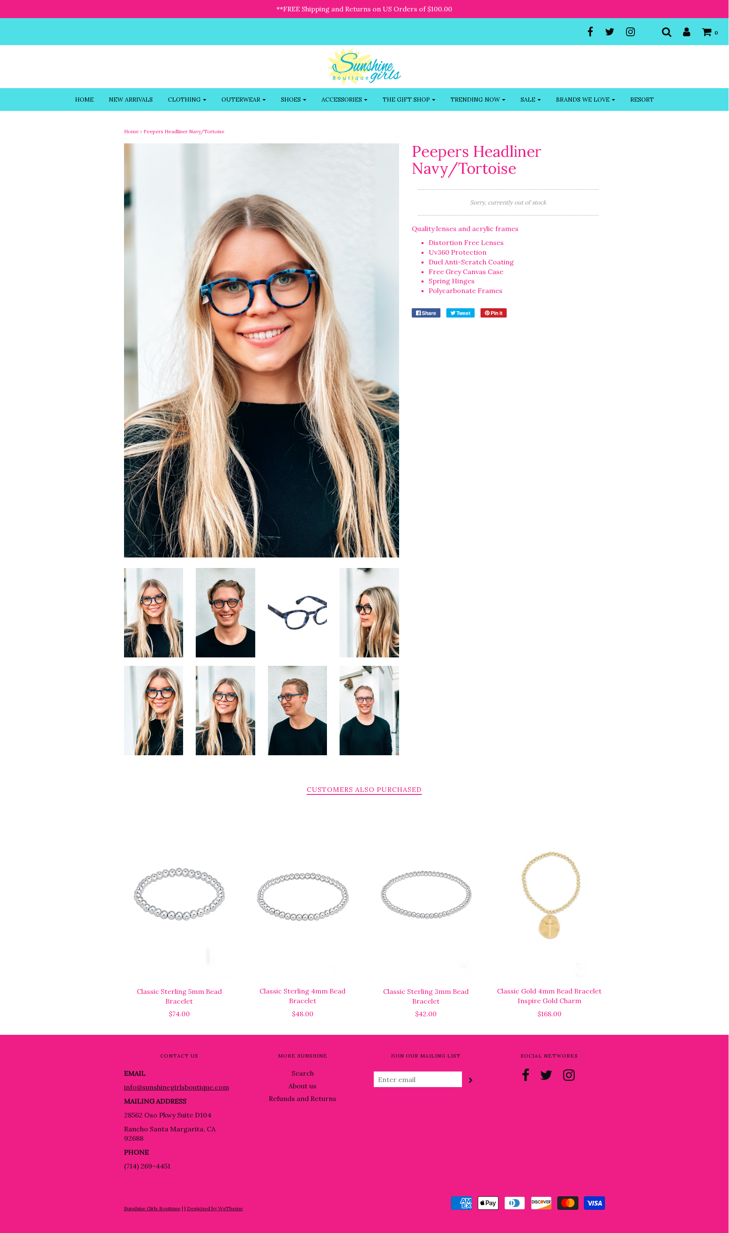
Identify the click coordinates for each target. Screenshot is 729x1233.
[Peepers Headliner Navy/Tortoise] (154, 612)
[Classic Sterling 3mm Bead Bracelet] (426, 895)
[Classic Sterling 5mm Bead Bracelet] (179, 895)
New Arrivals (131, 99)
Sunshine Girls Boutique (152, 1208)
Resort (642, 99)
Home (84, 99)
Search (303, 1073)
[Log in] (681, 32)
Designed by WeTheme (215, 1208)
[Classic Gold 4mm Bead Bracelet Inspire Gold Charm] (549, 895)
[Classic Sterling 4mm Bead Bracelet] (302, 895)
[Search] (661, 32)
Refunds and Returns (302, 1098)
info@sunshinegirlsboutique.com (176, 1087)
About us (302, 1086)
